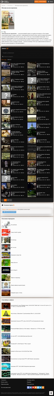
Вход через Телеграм (10, 211)
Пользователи (30, 384)
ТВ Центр (10, 5)
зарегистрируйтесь (12, 209)
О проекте (3, 380)
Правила (29, 382)
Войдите (4, 209)
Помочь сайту (4, 382)
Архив (3, 5)
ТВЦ (4, 32)
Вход (36, 1)
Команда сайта (30, 380)
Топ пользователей (5, 387)
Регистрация (43, 1)
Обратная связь (5, 384)
